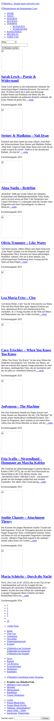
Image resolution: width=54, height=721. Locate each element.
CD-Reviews (13, 664)
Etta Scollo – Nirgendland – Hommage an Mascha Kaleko (23, 461)
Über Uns (11, 633)
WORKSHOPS (20, 29)
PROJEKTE (12, 34)
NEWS (10, 16)
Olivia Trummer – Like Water (23, 243)
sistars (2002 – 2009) (16, 710)
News (9, 658)
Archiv (10, 700)
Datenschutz (23, 713)
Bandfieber (12, 692)
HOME (10, 13)
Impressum (12, 713)
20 (8, 621)
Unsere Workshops (15, 695)
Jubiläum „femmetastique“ (19, 708)
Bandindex (12, 671)
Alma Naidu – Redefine (18, 188)
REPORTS (12, 18)
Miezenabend (13, 690)
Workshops (12, 669)
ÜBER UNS (13, 37)
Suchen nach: (7, 718)
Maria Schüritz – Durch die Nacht (26, 576)
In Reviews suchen (10, 48)
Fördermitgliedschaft (16, 641)
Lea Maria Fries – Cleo (18, 298)
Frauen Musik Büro (16, 702)
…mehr (30, 100)
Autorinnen (12, 636)
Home (10, 631)
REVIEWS (12, 21)
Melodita (11, 687)
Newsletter (12, 639)
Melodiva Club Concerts (18, 684)
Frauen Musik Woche (16, 705)
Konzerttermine (14, 666)
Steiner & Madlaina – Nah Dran (25, 135)
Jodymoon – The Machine (20, 406)
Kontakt (10, 644)
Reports (10, 661)
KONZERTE (19, 26)
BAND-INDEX (14, 31)
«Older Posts (13, 626)
